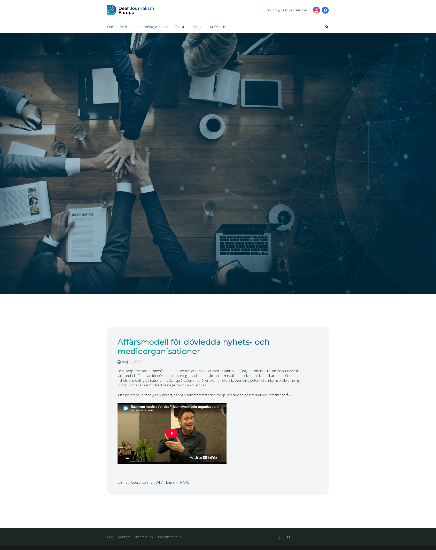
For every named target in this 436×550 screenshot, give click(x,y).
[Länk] (130, 10)
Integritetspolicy (170, 537)
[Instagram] (316, 10)
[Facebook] (325, 10)
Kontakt (124, 537)
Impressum (144, 537)
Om (110, 537)
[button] (326, 27)
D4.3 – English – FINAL (172, 482)
